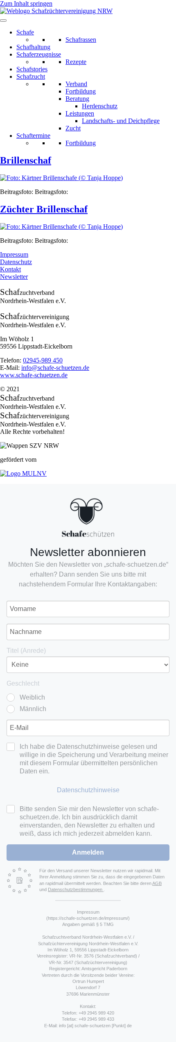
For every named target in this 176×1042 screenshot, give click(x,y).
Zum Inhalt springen (26, 3)
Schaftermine (33, 135)
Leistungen (79, 113)
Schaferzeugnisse (38, 54)
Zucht (73, 128)
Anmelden (88, 852)
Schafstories (31, 69)
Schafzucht (30, 76)
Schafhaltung (33, 46)
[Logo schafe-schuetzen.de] (88, 517)
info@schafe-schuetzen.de (55, 367)
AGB (157, 883)
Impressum (14, 254)
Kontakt (10, 269)
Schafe (25, 32)
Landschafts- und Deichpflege (121, 120)
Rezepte (75, 61)
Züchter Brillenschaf (44, 209)
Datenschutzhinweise (88, 790)
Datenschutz (16, 261)
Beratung (77, 98)
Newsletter (14, 276)
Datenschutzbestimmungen (76, 889)
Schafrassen (80, 39)
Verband (76, 83)
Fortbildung (80, 91)
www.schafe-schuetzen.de (34, 375)
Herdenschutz (99, 106)
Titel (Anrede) (26, 650)
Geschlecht (23, 683)
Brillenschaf (25, 160)
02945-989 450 (43, 360)
